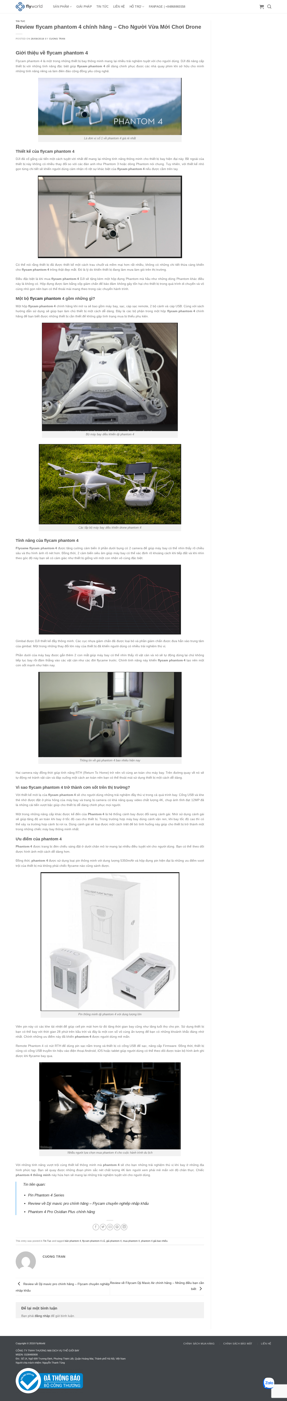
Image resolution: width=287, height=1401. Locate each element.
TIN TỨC (102, 6)
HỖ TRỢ (135, 6)
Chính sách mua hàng (199, 1343)
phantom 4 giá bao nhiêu (154, 1241)
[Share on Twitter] (103, 1227)
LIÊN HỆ (119, 6)
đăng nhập (42, 1316)
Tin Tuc (20, 21)
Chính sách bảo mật (237, 1343)
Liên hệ (266, 1343)
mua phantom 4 (131, 1241)
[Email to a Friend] (110, 1227)
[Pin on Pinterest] (117, 1227)
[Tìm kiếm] (269, 6)
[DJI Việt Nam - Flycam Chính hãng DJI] (31, 6)
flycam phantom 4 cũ (93, 1241)
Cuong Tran (57, 38)
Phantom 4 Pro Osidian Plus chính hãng (61, 1212)
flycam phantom (45, 298)
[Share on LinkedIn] (124, 1227)
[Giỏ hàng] (261, 7)
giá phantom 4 (114, 1241)
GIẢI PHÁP (84, 6)
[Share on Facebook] (96, 1227)
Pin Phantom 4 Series (46, 1195)
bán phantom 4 (73, 1241)
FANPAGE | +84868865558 (167, 6)
